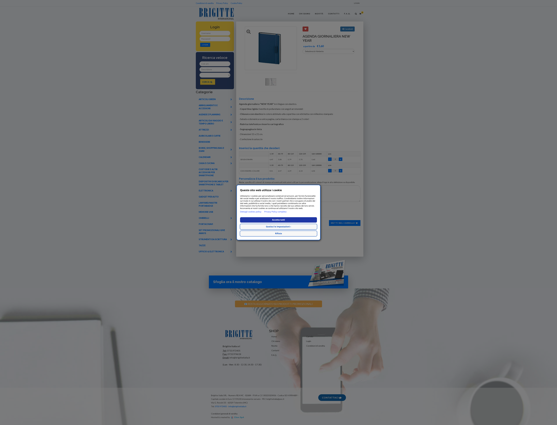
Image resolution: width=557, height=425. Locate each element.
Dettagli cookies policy (250, 211)
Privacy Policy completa (275, 211)
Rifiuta (278, 233)
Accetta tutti (278, 220)
